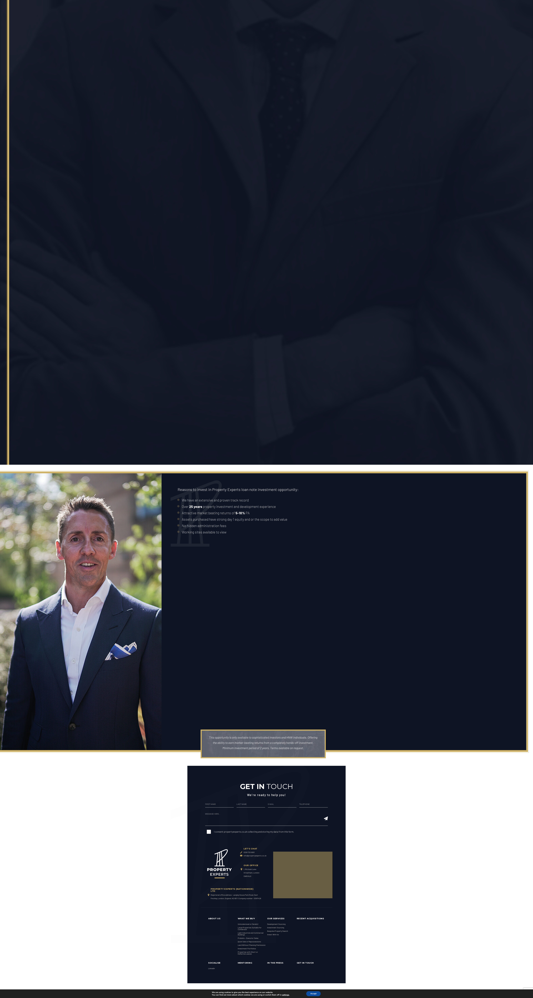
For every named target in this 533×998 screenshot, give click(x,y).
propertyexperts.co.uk (235, 831)
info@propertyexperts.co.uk (254, 856)
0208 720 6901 (249, 852)
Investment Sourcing (275, 927)
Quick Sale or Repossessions (249, 942)
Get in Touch (305, 962)
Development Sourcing (276, 924)
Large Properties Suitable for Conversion (250, 928)
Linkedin (211, 968)
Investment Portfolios (247, 948)
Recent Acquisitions (310, 918)
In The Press (275, 962)
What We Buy (246, 918)
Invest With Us (273, 934)
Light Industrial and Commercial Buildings (250, 934)
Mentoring (245, 962)
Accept (313, 993)
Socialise (214, 962)
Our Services (275, 918)
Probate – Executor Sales (248, 938)
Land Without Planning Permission (252, 945)
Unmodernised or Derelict (248, 924)
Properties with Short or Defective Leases (248, 953)
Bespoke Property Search (277, 931)
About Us (214, 918)
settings (285, 995)
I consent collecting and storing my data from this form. (254, 831)
